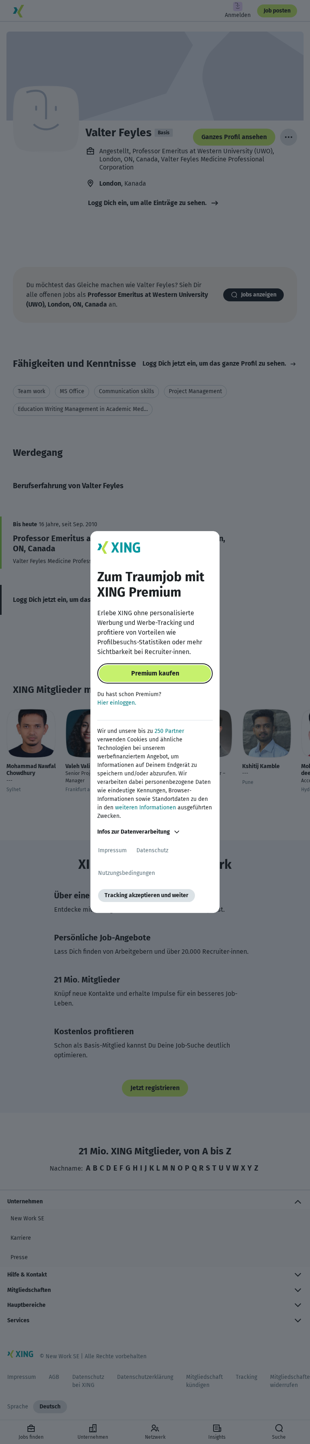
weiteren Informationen (145, 807)
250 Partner (169, 731)
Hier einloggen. (116, 702)
